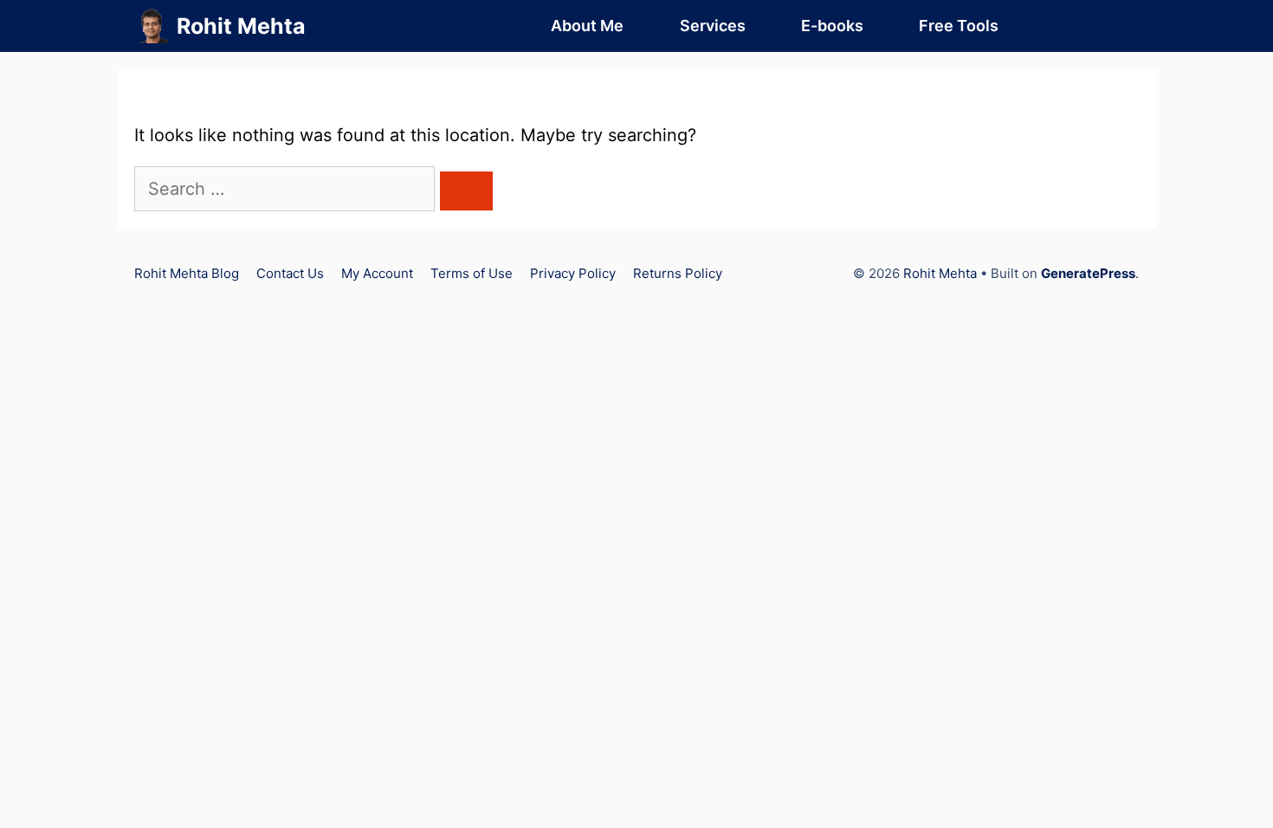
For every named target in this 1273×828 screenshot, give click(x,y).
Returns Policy (677, 273)
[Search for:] (287, 188)
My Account (377, 273)
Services (713, 25)
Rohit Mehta (241, 26)
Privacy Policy (573, 273)
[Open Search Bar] (1111, 26)
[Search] (466, 190)
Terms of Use (471, 273)
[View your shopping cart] (1060, 26)
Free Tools (958, 25)
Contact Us (290, 273)
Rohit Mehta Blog (186, 273)
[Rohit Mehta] (151, 26)
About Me (587, 25)
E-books (832, 25)
